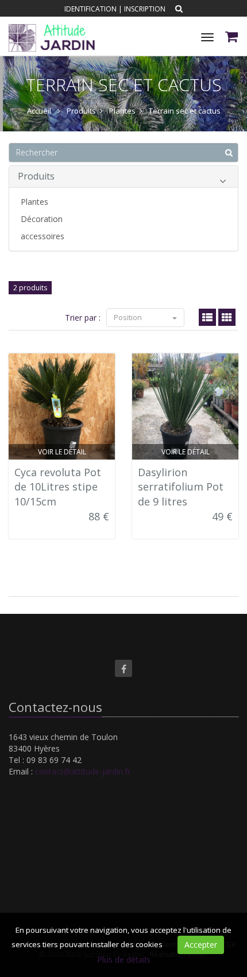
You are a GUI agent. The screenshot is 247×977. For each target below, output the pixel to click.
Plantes (34, 201)
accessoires (42, 236)
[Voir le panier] (232, 38)
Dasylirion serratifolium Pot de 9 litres (180, 486)
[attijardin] (50, 28)
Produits (36, 176)
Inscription (144, 9)
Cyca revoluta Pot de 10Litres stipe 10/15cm (57, 486)
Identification (90, 9)
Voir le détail (62, 452)
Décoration (42, 218)
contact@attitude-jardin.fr (82, 771)
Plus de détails (123, 959)
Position (129, 317)
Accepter (200, 944)
